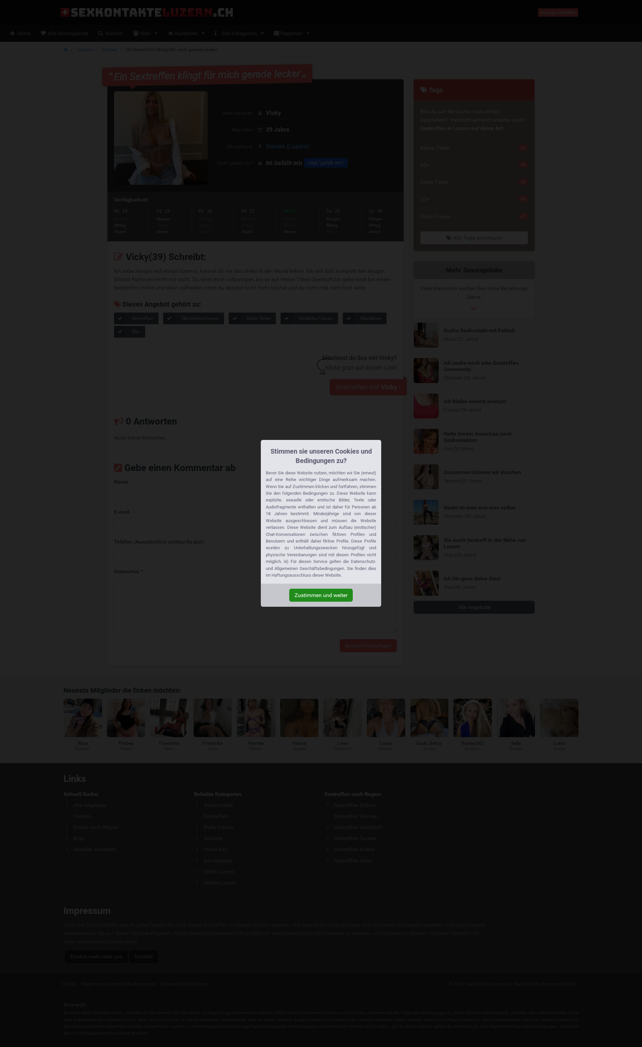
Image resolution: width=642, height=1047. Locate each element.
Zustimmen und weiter (321, 595)
